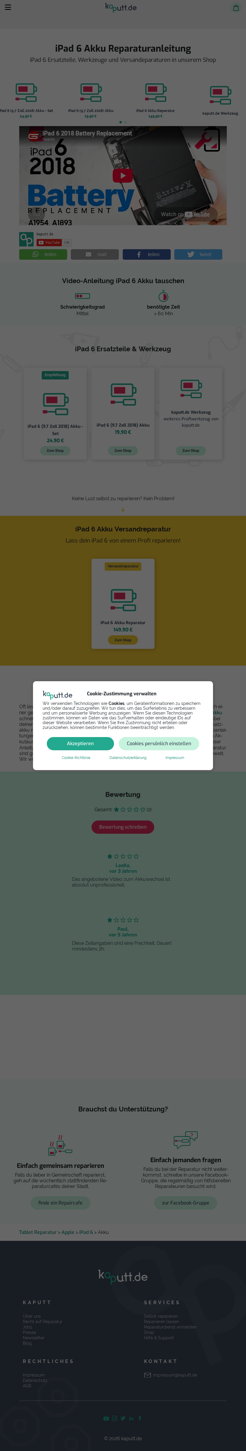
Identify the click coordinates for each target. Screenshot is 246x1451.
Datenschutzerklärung (128, 758)
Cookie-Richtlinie (76, 758)
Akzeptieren (80, 743)
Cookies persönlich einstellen (159, 743)
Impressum (175, 758)
